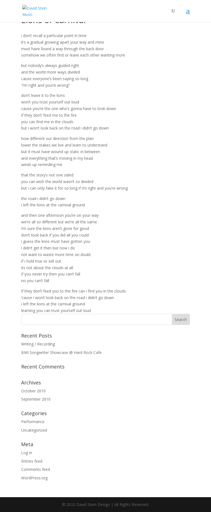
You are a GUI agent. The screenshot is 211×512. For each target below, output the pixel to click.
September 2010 (36, 399)
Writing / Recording (38, 344)
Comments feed (35, 469)
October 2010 (33, 390)
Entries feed (31, 461)
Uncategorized (34, 430)
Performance (33, 421)
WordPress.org (34, 477)
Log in (26, 452)
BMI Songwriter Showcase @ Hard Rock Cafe (61, 352)
